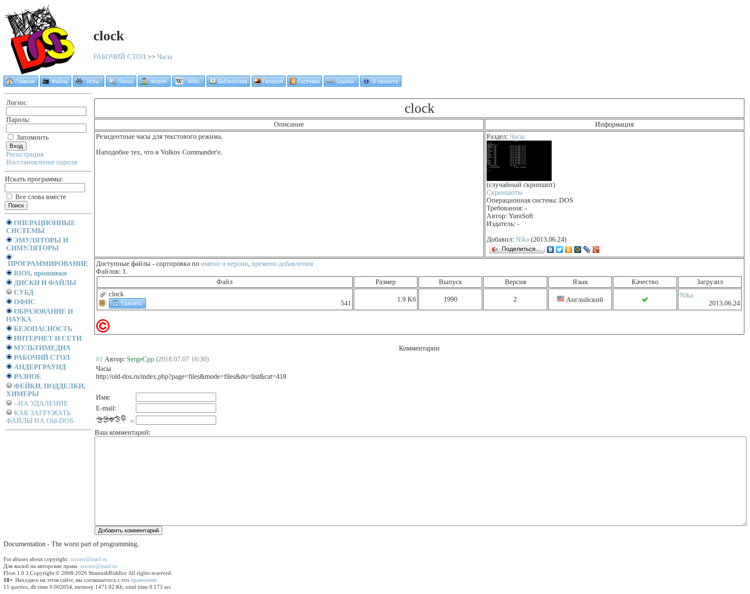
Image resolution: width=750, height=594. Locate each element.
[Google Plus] (596, 249)
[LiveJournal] (587, 249)
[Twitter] (559, 249)
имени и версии (224, 263)
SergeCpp (140, 359)
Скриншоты (505, 192)
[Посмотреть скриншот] (519, 178)
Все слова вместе (39, 196)
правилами (144, 580)
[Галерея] (269, 84)
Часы (164, 56)
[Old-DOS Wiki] (188, 84)
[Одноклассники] (568, 249)
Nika (522, 239)
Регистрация (24, 154)
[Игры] (88, 84)
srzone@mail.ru (88, 559)
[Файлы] (55, 84)
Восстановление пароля (41, 162)
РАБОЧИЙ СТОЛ (119, 56)
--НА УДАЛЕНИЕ (41, 403)
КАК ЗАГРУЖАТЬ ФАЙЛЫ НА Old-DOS (39, 416)
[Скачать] (127, 302)
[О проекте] (380, 84)
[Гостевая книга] (304, 84)
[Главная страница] (20, 84)
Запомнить (32, 137)
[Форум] (154, 84)
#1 (99, 359)
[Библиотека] (228, 84)
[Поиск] (121, 84)
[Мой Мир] (577, 249)
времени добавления (282, 263)
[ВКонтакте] (550, 249)
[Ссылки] (341, 84)
